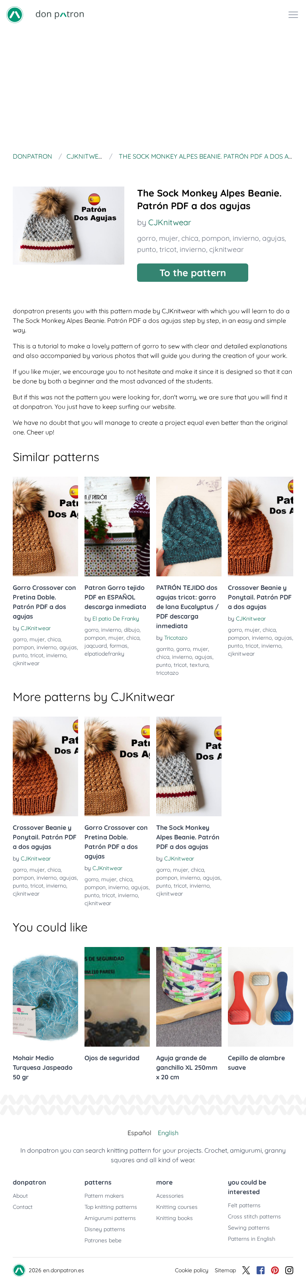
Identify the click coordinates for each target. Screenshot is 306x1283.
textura (199, 664)
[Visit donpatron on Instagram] (289, 1270)
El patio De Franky (115, 618)
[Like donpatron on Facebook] (261, 1270)
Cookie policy (191, 1270)
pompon (216, 238)
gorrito (164, 648)
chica (189, 238)
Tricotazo (175, 637)
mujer (168, 238)
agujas (273, 238)
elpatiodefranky (104, 653)
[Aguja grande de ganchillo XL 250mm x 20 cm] (189, 997)
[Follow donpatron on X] (246, 1270)
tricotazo (167, 672)
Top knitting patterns (110, 1206)
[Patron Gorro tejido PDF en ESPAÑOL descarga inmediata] (117, 526)
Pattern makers (104, 1195)
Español (139, 1133)
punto (146, 249)
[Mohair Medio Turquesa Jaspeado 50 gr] (45, 997)
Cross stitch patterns (254, 1216)
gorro (146, 238)
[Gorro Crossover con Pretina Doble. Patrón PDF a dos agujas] (45, 526)
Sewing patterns (249, 1227)
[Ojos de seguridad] (117, 997)
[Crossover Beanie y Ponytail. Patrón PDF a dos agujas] (260, 526)
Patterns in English (251, 1238)
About (20, 1195)
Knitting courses (177, 1206)
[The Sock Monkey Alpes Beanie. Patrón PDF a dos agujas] (189, 766)
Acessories (170, 1195)
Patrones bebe (103, 1240)
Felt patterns (244, 1205)
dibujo (131, 629)
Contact (23, 1206)
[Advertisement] (153, 89)
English (168, 1133)
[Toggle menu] (293, 14)
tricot (168, 249)
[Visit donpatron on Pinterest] (275, 1270)
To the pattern (192, 273)
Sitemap (225, 1270)
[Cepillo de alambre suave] (260, 997)
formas (119, 645)
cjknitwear (226, 249)
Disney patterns (104, 1229)
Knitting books (174, 1218)
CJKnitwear (169, 222)
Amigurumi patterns (110, 1218)
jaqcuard (95, 645)
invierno (246, 238)
